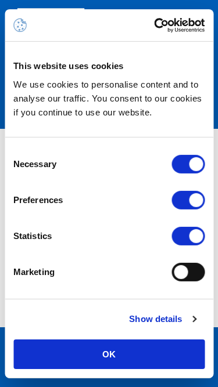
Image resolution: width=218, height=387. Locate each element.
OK (109, 354)
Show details (155, 319)
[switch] (188, 199)
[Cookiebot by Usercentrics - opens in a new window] (155, 24)
